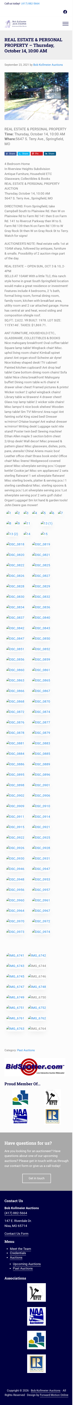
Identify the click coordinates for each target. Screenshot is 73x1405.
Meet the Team (20, 1249)
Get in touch (37, 1178)
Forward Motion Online (54, 1395)
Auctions (16, 1257)
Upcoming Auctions (27, 1264)
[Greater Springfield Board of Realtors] (20, 1097)
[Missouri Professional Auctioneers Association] (52, 1097)
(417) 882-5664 (30, 3)
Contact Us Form (16, 1233)
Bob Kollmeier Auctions (45, 1390)
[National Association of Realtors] (52, 1116)
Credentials (18, 1253)
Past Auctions (26, 1050)
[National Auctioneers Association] (20, 1116)
